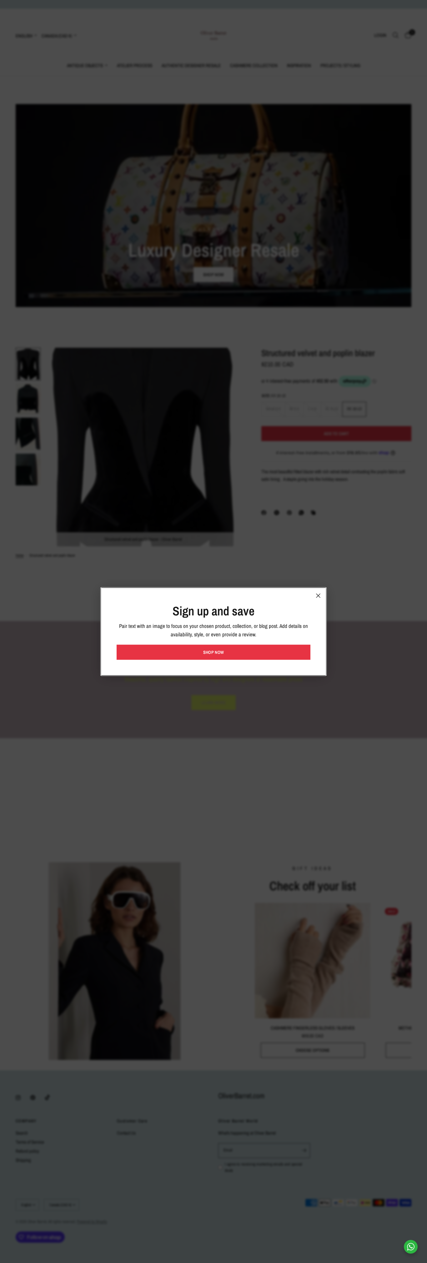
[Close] (318, 595)
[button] (213, 652)
